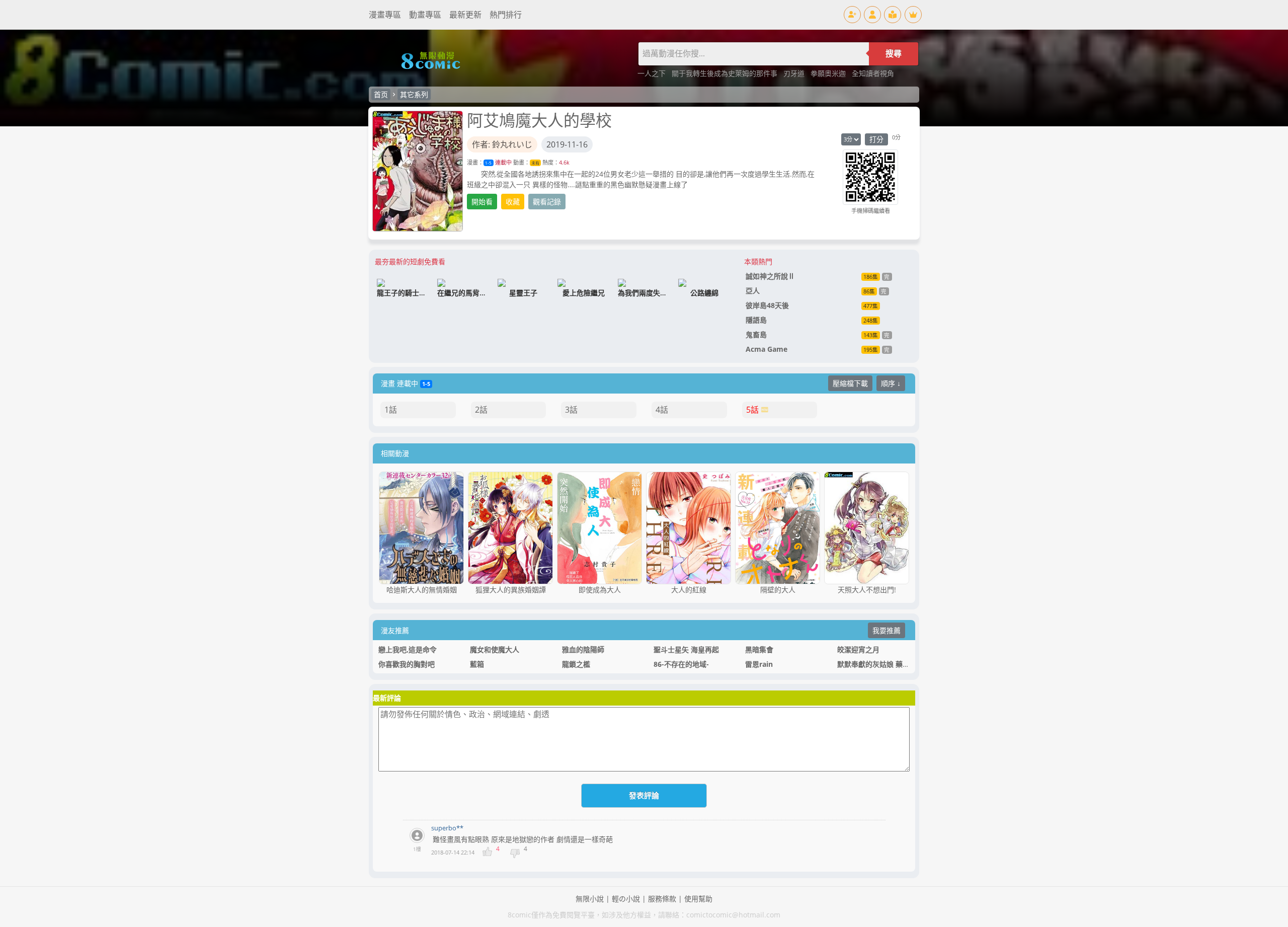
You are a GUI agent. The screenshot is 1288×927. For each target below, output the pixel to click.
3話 (571, 409)
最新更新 (465, 14)
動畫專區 (425, 14)
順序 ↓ (891, 383)
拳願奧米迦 (829, 73)
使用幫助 (698, 898)
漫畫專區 (385, 14)
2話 (481, 409)
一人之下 (652, 73)
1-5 (488, 163)
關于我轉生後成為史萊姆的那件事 (725, 73)
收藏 (513, 201)
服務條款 (662, 898)
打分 (876, 139)
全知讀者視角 (873, 73)
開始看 (482, 201)
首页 (381, 94)
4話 (662, 409)
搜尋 (894, 53)
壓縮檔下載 (850, 383)
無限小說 (590, 898)
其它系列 (414, 94)
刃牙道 (795, 73)
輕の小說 (626, 898)
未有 (535, 163)
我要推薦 (886, 630)
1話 (390, 409)
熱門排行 (506, 14)
